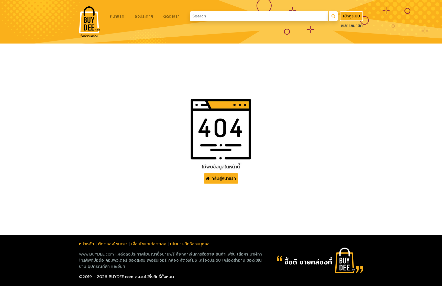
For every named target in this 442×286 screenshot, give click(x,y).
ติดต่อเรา (171, 16)
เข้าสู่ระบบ (351, 16)
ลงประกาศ (144, 16)
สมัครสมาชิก (352, 26)
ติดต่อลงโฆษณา (112, 244)
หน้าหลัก (86, 244)
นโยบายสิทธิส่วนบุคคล (189, 244)
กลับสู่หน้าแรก (223, 178)
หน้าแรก (117, 16)
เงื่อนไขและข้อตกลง (148, 244)
